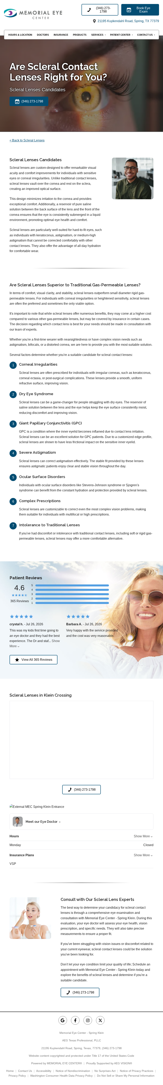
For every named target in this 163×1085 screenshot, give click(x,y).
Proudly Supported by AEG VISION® (109, 1063)
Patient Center (120, 34)
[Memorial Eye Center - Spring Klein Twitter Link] (100, 1020)
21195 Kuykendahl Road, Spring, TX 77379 (128, 21)
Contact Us (145, 34)
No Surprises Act (104, 1070)
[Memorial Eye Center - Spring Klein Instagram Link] (87, 1020)
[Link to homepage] (43, 14)
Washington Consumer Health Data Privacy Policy (61, 1075)
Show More (142, 836)
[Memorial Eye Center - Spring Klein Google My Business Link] (62, 1020)
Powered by (56, 1063)
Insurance (61, 34)
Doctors (43, 34)
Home (10, 1070)
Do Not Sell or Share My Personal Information (125, 1075)
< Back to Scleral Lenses (27, 140)
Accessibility (43, 1070)
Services (97, 34)
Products (79, 34)
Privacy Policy (17, 1075)
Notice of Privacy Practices (136, 1070)
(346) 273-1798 (112, 1048)
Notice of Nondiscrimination (73, 1070)
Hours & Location (20, 34)
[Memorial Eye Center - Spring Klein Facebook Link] (75, 1020)
